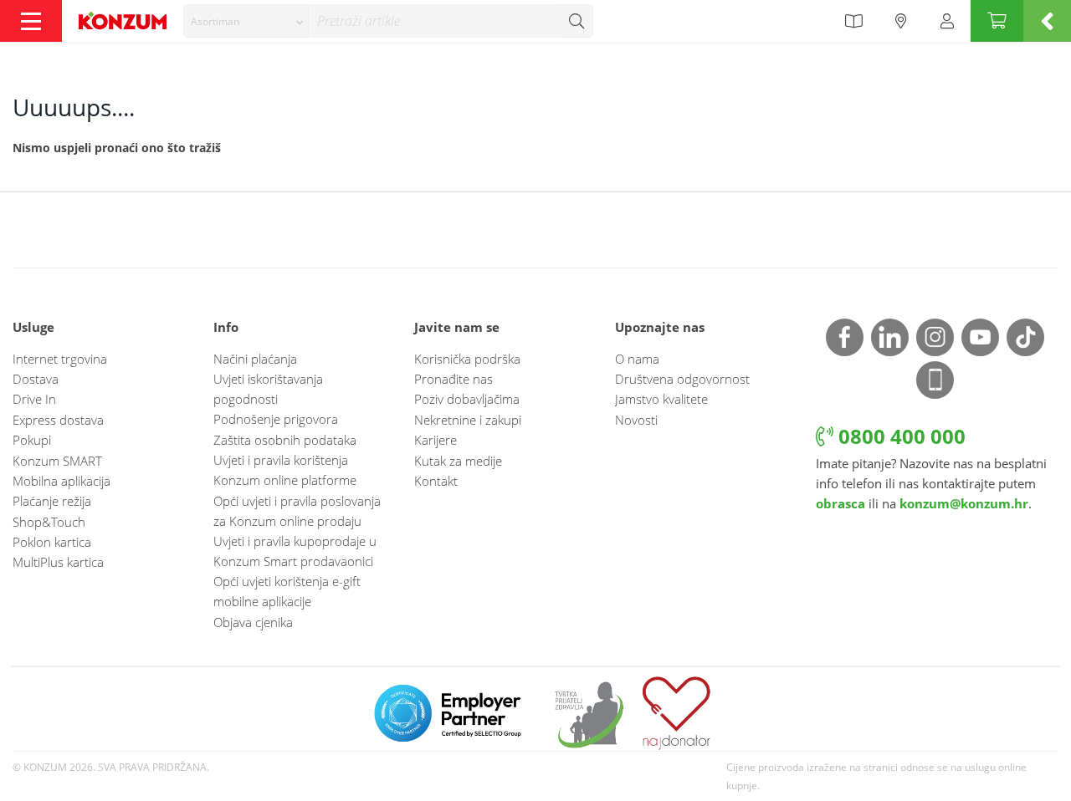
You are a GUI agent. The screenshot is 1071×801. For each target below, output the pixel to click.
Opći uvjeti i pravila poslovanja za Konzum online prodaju (297, 510)
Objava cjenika (253, 622)
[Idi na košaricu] (997, 21)
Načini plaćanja (255, 358)
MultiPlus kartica (58, 562)
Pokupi (32, 439)
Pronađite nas (453, 378)
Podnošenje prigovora (275, 419)
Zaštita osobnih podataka (284, 439)
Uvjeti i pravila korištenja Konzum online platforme (284, 470)
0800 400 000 (899, 436)
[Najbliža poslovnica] (901, 21)
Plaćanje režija (52, 500)
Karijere (435, 439)
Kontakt (436, 480)
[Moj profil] (947, 21)
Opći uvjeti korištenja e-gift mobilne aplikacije (287, 591)
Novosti (636, 419)
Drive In (34, 398)
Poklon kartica (52, 541)
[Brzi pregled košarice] (1047, 21)
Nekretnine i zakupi (467, 419)
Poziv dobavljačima (467, 398)
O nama (637, 358)
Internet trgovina (60, 358)
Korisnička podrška (467, 358)
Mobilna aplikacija (61, 480)
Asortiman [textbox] (215, 21)
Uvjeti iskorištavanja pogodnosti (268, 388)
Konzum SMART (57, 460)
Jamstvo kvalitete (661, 398)
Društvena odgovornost (682, 378)
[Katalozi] (853, 21)
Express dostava (58, 419)
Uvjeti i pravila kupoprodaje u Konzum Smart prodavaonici (295, 551)
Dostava (36, 378)
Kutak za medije (458, 460)
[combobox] (246, 21)
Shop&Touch (49, 521)
